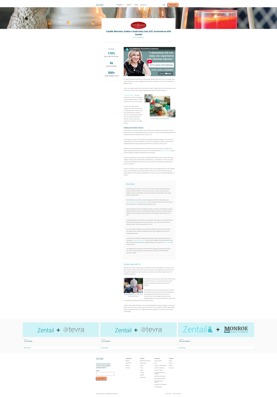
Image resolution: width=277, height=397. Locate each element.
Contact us (171, 367)
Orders (141, 370)
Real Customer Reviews (159, 376)
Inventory (142, 372)
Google (145, 202)
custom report (166, 242)
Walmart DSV (134, 202)
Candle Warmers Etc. (129, 95)
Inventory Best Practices (159, 378)
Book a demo (173, 4)
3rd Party (128, 367)
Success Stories (158, 360)
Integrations (142, 377)
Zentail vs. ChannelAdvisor (160, 365)
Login (164, 4)
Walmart (127, 360)
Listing (141, 365)
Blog (155, 363)
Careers (170, 365)
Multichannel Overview (145, 360)
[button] (120, 5)
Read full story (27, 347)
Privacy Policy (168, 393)
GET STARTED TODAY (110, 100)
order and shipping (141, 240)
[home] (99, 5)
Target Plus (128, 363)
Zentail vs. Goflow (158, 370)
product (134, 240)
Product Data (143, 363)
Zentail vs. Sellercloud (159, 367)
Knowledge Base (158, 386)
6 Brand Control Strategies (160, 384)
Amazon (128, 202)
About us (171, 363)
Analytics (142, 375)
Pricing (136, 4)
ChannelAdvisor (166, 150)
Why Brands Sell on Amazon (158, 381)
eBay (139, 202)
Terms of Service (177, 393)
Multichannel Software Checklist (159, 373)
